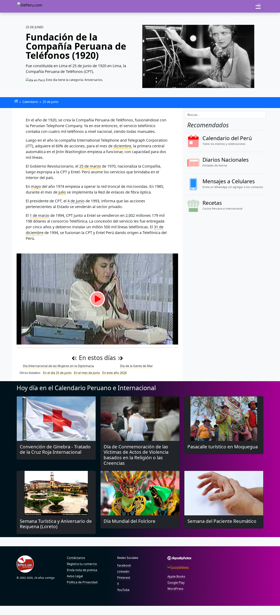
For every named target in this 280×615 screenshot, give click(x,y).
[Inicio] (16, 101)
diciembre (122, 146)
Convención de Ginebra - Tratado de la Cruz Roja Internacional (55, 449)
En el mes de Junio (87, 373)
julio (62, 192)
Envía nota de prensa (82, 570)
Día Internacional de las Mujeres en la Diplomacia (58, 366)
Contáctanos (76, 558)
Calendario (30, 102)
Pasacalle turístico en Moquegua (222, 446)
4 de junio (76, 200)
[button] (258, 6)
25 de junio (50, 102)
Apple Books (176, 576)
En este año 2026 (114, 373)
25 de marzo (90, 166)
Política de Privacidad (82, 582)
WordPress (175, 589)
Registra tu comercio (82, 564)
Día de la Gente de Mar (136, 366)
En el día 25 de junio (57, 373)
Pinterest (123, 577)
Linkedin (123, 571)
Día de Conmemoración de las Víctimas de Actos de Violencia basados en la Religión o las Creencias (136, 454)
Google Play (176, 582)
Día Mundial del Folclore (129, 521)
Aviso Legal (75, 576)
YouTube (123, 590)
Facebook (124, 565)
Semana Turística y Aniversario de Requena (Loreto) (56, 524)
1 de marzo (39, 215)
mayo (36, 186)
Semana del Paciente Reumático (221, 521)
